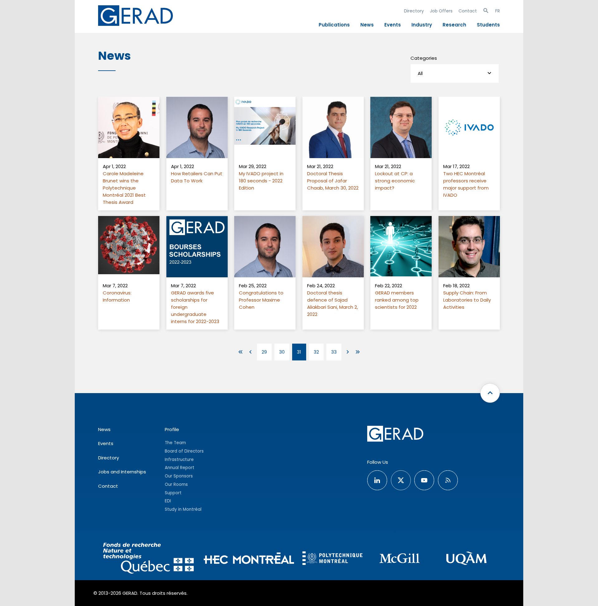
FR (497, 11)
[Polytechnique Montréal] (332, 559)
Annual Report (179, 468)
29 (264, 352)
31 (299, 352)
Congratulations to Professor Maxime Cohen (261, 299)
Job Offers (441, 11)
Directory (414, 11)
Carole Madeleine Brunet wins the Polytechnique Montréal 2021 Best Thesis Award (124, 187)
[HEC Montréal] (249, 559)
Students (488, 24)
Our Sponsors (179, 476)
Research (454, 24)
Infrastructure (179, 460)
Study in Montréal (183, 509)
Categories (424, 58)
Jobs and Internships (122, 471)
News (367, 24)
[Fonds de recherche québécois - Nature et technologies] (148, 559)
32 (316, 352)
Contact (467, 11)
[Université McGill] (399, 559)
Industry (421, 24)
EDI (168, 501)
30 (282, 352)
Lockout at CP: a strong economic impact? (395, 180)
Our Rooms (176, 484)
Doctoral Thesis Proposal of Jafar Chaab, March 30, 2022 (332, 180)
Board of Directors (184, 451)
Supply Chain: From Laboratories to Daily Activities (467, 299)
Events (392, 24)
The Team (175, 443)
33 (334, 352)
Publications (334, 24)
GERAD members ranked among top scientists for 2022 (397, 299)
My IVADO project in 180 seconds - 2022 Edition (261, 180)
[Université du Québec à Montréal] (466, 559)
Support (173, 493)
